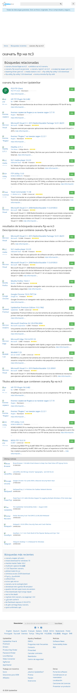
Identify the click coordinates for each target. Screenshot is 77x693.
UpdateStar (14, 310)
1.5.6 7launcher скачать (15, 568)
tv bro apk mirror (12, 581)
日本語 (45, 631)
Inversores (32, 681)
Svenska (24, 633)
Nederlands (60, 631)
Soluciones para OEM (11, 675)
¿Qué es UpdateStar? (36, 672)
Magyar (65, 633)
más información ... (18, 94)
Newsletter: (18, 623)
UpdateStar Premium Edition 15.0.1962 (27, 307)
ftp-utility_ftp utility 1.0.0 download (19, 74)
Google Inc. (14, 296)
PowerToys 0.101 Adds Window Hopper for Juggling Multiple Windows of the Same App (42, 498)
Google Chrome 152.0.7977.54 (23, 294)
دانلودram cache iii (12, 599)
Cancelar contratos (35, 653)
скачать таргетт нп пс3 (41, 69)
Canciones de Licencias (61, 683)
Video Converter (9, 659)
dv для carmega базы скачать (17, 605)
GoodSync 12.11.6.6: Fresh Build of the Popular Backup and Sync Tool (36, 533)
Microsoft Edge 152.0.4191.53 (23, 339)
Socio (5, 672)
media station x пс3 (33, 72)
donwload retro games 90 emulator (19, 587)
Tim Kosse (14, 149)
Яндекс (13, 115)
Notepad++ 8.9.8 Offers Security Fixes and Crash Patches (32, 524)
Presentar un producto (61, 686)
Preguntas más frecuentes (38, 644)
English (9, 631)
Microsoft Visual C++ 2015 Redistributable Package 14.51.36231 (37, 123)
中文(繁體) (57, 633)
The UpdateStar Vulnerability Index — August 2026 (30, 507)
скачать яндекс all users (15, 558)
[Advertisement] (38, 28)
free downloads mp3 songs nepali (18, 592)
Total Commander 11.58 (21, 192)
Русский (17, 633)
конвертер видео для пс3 (62, 69)
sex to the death (12, 594)
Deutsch (16, 631)
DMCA (30, 641)
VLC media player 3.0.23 (21, 160)
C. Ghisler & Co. (16, 194)
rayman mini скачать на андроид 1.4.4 (20, 597)
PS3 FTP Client (17, 88)
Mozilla (13, 283)
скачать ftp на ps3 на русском (17, 69)
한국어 (51, 631)
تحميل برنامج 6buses (13, 576)
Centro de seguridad (36, 659)
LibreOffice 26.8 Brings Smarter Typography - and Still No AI (33, 472)
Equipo (30, 678)
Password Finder (9, 653)
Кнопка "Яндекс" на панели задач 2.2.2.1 (28, 136)
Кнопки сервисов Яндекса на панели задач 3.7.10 (32, 112)
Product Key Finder (10, 650)
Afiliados (6, 678)
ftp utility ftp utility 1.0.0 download (56, 72)
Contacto (31, 647)
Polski (68, 631)
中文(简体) (48, 633)
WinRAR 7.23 (16, 352)
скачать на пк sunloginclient (16, 584)
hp (11, 101)
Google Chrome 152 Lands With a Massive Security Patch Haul (34, 481)
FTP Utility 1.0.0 (17, 173)
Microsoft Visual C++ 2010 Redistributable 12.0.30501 (33, 368)
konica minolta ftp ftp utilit (45, 74)
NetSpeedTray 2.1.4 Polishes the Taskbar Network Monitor (32, 489)
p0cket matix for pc (13, 571)
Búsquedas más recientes (19, 554)
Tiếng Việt (39, 633)
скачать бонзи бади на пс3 (16, 66)
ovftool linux (10, 579)
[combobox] (39, 4)
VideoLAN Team (16, 162)
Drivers (5, 647)
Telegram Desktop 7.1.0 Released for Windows (28, 542)
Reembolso (32, 656)
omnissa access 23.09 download (18, 574)
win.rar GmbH (15, 355)
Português (8, 633)
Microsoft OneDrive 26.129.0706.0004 (26, 323)
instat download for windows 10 (18, 561)
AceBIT (13, 443)
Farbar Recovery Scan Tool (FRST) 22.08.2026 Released (31, 516)
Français (31, 631)
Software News (58, 641)
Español (24, 631)
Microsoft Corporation (18, 326)
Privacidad (32, 650)
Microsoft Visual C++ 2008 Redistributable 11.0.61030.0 (34, 208)
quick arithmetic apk (13, 607)
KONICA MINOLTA (17, 176)
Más (71, 89)
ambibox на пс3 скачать (38, 66)
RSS (54, 647)
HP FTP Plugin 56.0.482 (20, 99)
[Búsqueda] (61, 4)
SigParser (6, 662)
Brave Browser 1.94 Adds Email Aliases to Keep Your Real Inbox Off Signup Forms (40, 463)
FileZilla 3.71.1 (17, 147)
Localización (57, 680)
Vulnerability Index (60, 644)
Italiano (39, 631)
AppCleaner (7, 665)
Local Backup (8, 656)
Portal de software (60, 672)
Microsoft (14, 125)
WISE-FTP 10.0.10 (18, 440)
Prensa (30, 675)
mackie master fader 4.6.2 (15, 563)
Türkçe (31, 633)
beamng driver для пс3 (14, 72)
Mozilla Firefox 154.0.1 (20, 281)
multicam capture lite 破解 (15, 566)
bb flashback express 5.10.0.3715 (18, 602)
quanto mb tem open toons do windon (20, 589)
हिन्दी (70, 633)
